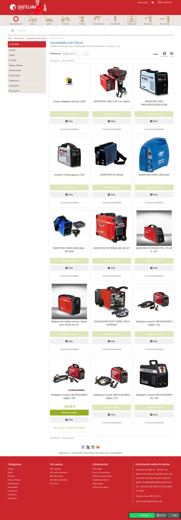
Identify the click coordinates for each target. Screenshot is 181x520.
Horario (163, 515)
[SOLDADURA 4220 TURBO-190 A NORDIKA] (111, 301)
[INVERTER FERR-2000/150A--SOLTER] (69, 228)
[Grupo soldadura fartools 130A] (69, 81)
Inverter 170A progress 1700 (69, 174)
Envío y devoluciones (101, 472)
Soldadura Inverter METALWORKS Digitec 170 (111, 396)
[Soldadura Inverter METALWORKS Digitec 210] (154, 301)
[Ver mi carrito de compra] (152, 2)
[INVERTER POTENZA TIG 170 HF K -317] (154, 228)
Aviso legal (97, 469)
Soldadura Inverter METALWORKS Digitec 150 (69, 396)
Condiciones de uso (101, 480)
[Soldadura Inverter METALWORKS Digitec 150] (69, 375)
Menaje (82, 24)
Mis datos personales (59, 480)
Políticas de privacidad (102, 476)
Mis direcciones (56, 476)
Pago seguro (98, 483)
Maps (175, 515)
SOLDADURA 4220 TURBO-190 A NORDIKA (112, 323)
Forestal (65, 24)
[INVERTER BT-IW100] (111, 154)
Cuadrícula (164, 56)
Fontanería (148, 24)
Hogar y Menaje (16, 65)
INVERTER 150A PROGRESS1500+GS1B (154, 103)
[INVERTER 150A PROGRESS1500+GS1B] (154, 81)
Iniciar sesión (142, 3)
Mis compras (55, 469)
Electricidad (115, 24)
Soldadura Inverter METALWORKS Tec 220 (154, 396)
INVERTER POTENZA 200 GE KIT (111, 248)
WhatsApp (144, 515)
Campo (32, 24)
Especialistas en (16, 24)
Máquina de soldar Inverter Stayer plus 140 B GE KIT (69, 323)
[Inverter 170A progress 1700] (69, 154)
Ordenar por (55, 54)
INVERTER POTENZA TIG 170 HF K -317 (154, 250)
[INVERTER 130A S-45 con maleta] (111, 81)
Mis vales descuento (58, 472)
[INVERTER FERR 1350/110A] (154, 154)
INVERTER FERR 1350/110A (154, 174)
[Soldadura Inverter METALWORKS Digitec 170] (111, 375)
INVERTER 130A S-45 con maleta (112, 101)
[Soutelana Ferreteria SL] (28, 7)
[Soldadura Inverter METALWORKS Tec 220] (154, 375)
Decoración (165, 24)
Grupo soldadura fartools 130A (69, 101)
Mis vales (54, 483)
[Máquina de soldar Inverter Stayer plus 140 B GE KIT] (69, 301)
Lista (171, 56)
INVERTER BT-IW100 (111, 174)
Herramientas (98, 24)
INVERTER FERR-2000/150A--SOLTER (69, 250)
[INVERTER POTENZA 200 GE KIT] (111, 228)
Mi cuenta (56, 464)
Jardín (49, 24)
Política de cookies (100, 487)
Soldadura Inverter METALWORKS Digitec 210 (154, 323)
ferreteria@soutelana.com (152, 501)
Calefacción (131, 24)
